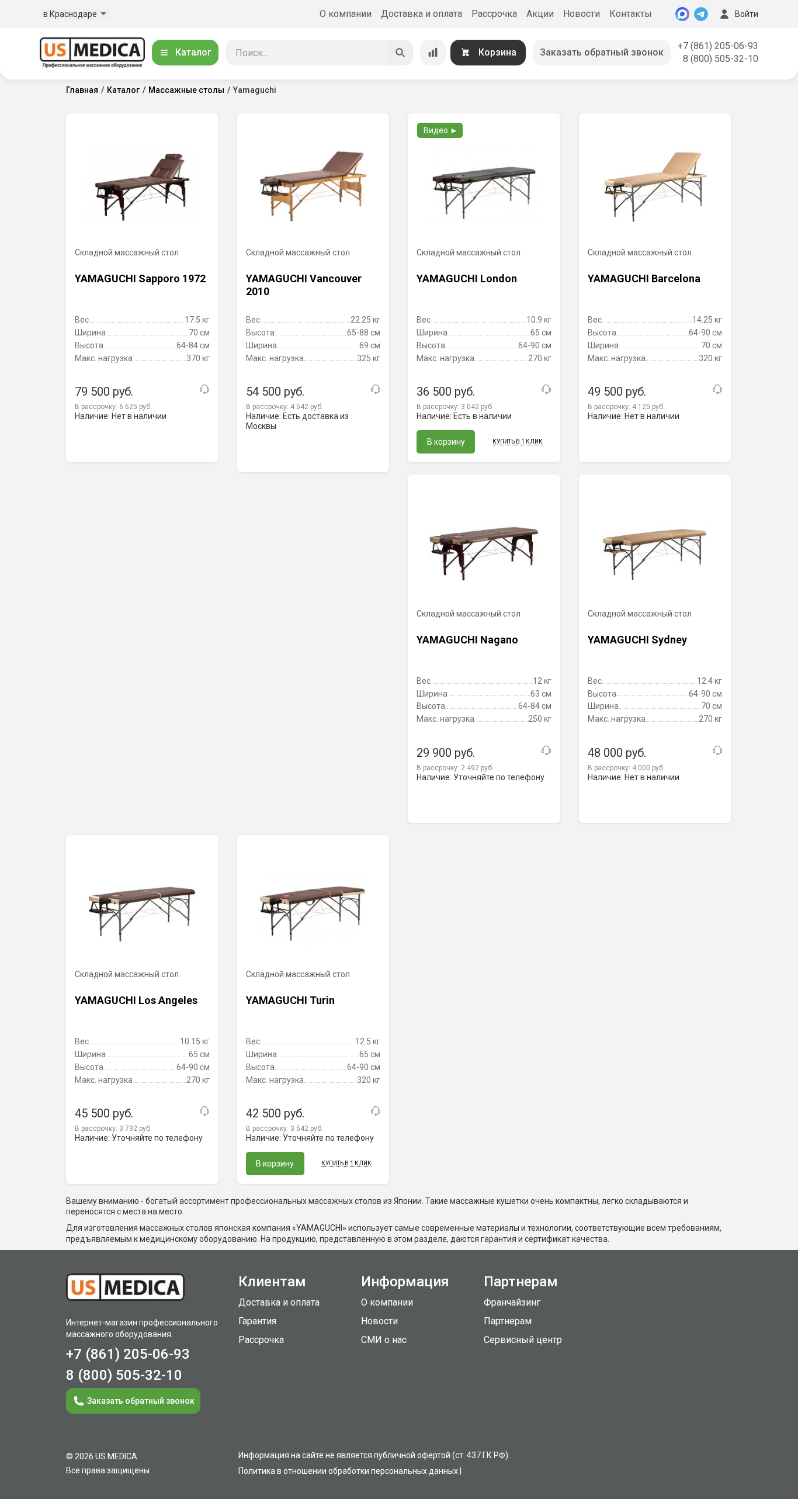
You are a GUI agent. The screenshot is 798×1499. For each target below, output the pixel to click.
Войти (746, 14)
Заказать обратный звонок (602, 52)
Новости (581, 13)
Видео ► (441, 130)
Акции (540, 13)
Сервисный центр (523, 1339)
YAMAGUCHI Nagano (467, 639)
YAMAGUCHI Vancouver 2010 (304, 284)
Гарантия (257, 1321)
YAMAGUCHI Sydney (637, 639)
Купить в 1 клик (517, 441)
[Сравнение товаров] (433, 52)
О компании (346, 13)
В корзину (446, 441)
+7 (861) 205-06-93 (718, 45)
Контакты (630, 13)
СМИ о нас (384, 1339)
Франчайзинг (512, 1302)
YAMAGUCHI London (467, 278)
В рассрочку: (113, 407)
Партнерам (508, 1321)
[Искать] (400, 52)
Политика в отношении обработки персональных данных (348, 1471)
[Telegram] (701, 14)
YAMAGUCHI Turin (290, 1000)
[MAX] (682, 14)
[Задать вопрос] (204, 389)
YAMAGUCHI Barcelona (644, 278)
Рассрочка (494, 13)
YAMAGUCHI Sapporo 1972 (140, 278)
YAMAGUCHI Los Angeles (136, 1000)
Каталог (193, 52)
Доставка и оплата (421, 13)
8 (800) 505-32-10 (720, 58)
